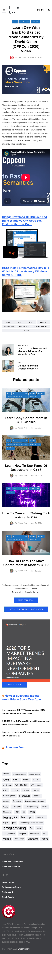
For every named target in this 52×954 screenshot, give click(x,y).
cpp (30, 322)
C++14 (24, 393)
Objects (5, 823)
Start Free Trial (26, 600)
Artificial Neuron (34, 774)
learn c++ (9, 326)
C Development (9, 796)
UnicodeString (34, 833)
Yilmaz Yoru (22, 428)
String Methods (9, 833)
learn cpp (24, 326)
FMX (17, 812)
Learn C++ (14, 10)
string (39, 828)
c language (24, 795)
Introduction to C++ (17, 397)
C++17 (32, 393)
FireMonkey (7, 812)
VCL (45, 833)
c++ (19, 322)
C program (16, 806)
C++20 (40, 393)
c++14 (26, 779)
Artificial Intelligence (19, 774)
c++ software (36, 785)
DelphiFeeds (8, 897)
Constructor (17, 801)
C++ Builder (21, 785)
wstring (45, 839)
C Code (26, 790)
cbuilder (15, 790)
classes (37, 796)
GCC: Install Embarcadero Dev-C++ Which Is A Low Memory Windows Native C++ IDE (25, 271)
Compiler (6, 801)
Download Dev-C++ (11, 866)
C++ (15, 22)
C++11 (16, 393)
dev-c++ (44, 806)
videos (26, 330)
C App (5, 790)
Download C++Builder (12, 861)
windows (33, 838)
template (22, 833)
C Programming (31, 806)
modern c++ (40, 817)
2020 (8, 322)
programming (14, 828)
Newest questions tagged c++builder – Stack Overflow (21, 698)
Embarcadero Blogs (11, 887)
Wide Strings (19, 839)
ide (24, 812)
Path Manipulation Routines (31, 823)
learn (43, 322)
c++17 (36, 779)
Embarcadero (24, 949)
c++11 (16, 779)
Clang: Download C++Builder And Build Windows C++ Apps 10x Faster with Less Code (24, 220)
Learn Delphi (8, 882)
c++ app (7, 785)
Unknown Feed (15, 747)
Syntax (10, 448)
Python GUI (7, 892)
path (14, 823)
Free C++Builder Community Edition (26, 609)
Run (31, 828)
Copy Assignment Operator (35, 801)
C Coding (36, 790)
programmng (41, 326)
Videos (35, 22)
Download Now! (14, 685)
